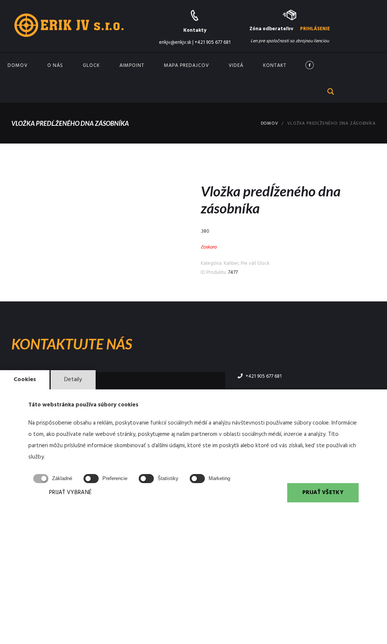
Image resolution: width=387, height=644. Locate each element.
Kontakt (274, 65)
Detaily (73, 380)
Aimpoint (131, 65)
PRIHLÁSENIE (315, 29)
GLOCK (91, 65)
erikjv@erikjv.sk (175, 42)
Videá (236, 65)
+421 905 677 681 (213, 42)
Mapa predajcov (186, 65)
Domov (18, 65)
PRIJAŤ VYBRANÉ (70, 492)
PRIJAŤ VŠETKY (323, 492)
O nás (55, 65)
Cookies (25, 380)
